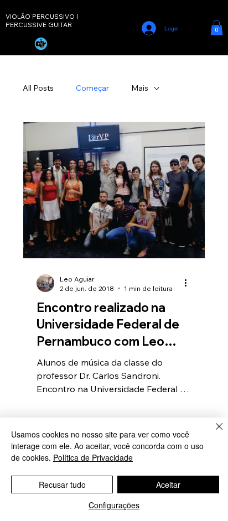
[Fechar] (212, 433)
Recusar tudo (62, 484)
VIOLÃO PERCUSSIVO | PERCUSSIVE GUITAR (42, 20)
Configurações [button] (114, 504)
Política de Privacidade (93, 457)
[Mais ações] (189, 283)
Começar (92, 88)
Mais (139, 88)
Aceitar (168, 484)
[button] (216, 27)
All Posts (38, 88)
